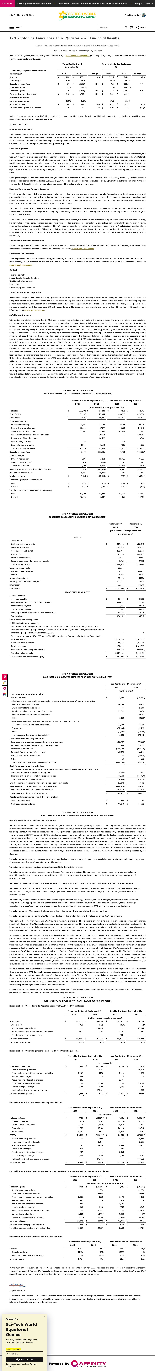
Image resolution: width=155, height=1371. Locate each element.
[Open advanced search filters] (131, 27)
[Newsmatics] (4, 694)
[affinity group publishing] (4, 688)
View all (149, 3)
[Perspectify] (4, 683)
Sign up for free (24, 1359)
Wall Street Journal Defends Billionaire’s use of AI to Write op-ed (93, 3)
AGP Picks (7, 3)
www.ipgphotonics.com (34, 310)
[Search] (126, 27)
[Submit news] (4, 677)
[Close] (44, 1317)
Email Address (13, 1349)
